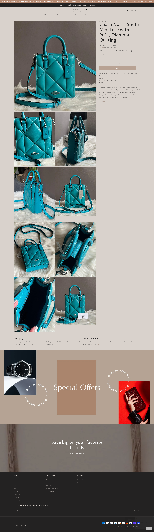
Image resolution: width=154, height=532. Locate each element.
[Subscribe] (42, 510)
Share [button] (103, 101)
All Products (17, 480)
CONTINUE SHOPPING (77, 454)
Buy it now (118, 68)
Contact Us (49, 482)
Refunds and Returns (52, 488)
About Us (48, 480)
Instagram (80, 482)
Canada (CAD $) (20, 525)
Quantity (101, 54)
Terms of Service (50, 491)
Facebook (80, 480)
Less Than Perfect (19, 500)
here (99, 344)
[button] (16, 10)
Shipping (101, 47)
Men (15, 485)
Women (16, 488)
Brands (16, 491)
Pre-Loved (17, 497)
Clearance (17, 494)
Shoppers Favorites (19, 482)
